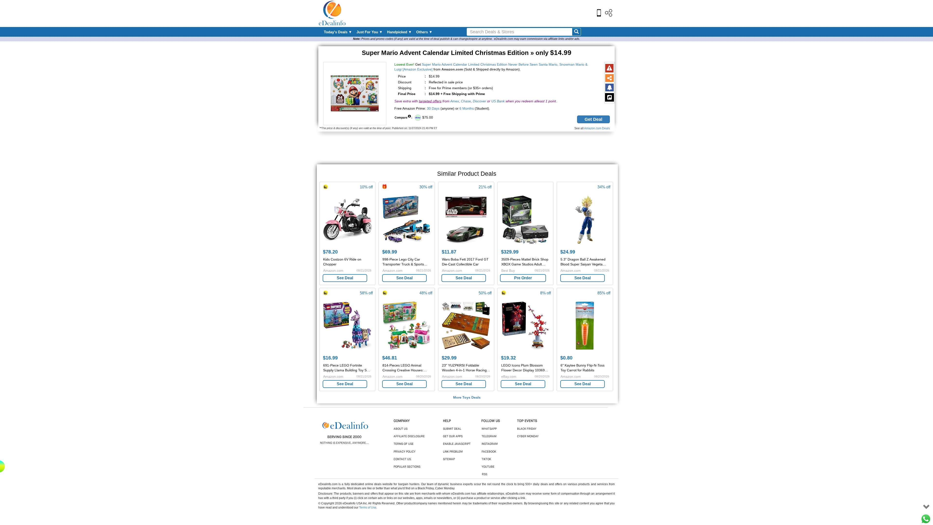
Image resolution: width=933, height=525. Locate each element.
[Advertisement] (477, 13)
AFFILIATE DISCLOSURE (409, 436)
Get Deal (593, 119)
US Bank (498, 101)
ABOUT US (400, 429)
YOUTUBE (488, 466)
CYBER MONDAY (528, 436)
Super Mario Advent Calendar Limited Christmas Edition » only (466, 52)
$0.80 (566, 357)
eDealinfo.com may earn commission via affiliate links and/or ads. (537, 39)
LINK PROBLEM (453, 451)
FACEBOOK (489, 451)
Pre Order (523, 278)
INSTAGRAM (490, 444)
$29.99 (449, 357)
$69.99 (389, 251)
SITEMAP (449, 459)
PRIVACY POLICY (404, 451)
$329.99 (509, 251)
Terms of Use (367, 507)
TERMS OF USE (404, 444)
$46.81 (389, 357)
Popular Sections (407, 466)
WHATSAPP (489, 429)
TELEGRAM (489, 436)
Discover (479, 101)
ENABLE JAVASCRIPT (457, 444)
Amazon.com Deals (597, 128)
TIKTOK (486, 459)
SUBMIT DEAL (452, 429)
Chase (466, 101)
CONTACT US (402, 459)
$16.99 (330, 357)
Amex (454, 101)
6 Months (466, 108)
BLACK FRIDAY (526, 429)
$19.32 (508, 357)
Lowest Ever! (404, 64)
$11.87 (449, 251)
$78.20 (330, 251)
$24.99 (567, 251)
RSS (484, 474)
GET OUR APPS (453, 436)
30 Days (433, 108)
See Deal (345, 278)
